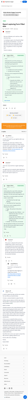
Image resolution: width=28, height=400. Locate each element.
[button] (6, 29)
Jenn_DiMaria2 (8, 135)
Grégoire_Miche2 (10, 55)
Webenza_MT (8, 290)
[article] (14, 147)
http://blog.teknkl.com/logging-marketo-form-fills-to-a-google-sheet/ (14, 275)
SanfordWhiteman (14, 263)
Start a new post (11, 126)
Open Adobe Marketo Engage (12, 14)
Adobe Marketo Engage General (7, 5)
